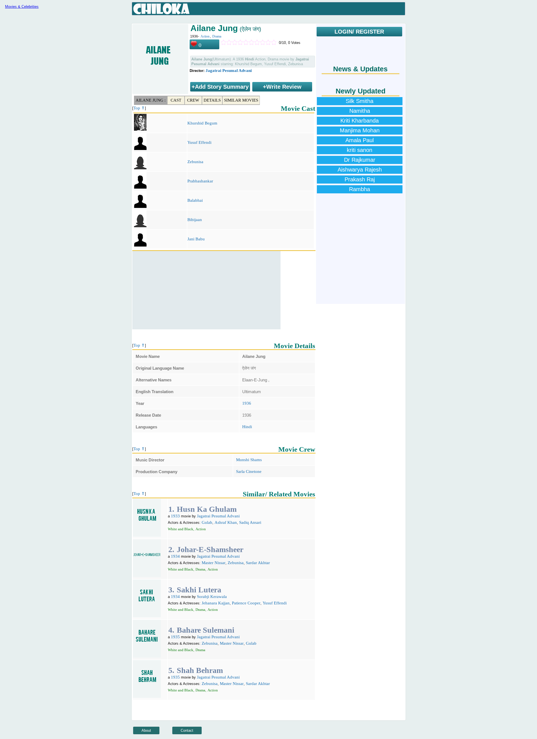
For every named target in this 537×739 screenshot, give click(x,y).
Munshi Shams (249, 460)
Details (212, 100)
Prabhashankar (200, 181)
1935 (175, 637)
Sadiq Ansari (250, 522)
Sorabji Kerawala (212, 596)
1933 (175, 516)
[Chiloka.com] (161, 9)
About (146, 730)
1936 (246, 403)
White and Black (180, 529)
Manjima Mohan (360, 130)
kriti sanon (359, 150)
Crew (193, 100)
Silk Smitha (359, 101)
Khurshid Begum (202, 123)
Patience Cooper (246, 603)
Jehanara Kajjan (216, 603)
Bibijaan (194, 219)
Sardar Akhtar (258, 562)
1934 (175, 556)
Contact (187, 730)
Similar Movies (241, 100)
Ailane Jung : (151, 100)
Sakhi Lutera (199, 589)
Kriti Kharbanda (359, 121)
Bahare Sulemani (205, 630)
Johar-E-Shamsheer (210, 549)
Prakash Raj (360, 179)
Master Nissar (213, 562)
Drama (216, 36)
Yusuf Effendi (199, 142)
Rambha (359, 189)
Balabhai (195, 200)
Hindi (247, 426)
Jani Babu (196, 239)
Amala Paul (359, 140)
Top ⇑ (139, 108)
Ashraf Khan (226, 522)
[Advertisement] (206, 290)
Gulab (207, 522)
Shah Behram (200, 670)
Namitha (359, 111)
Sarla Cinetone (249, 471)
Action (205, 36)
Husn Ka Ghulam (207, 509)
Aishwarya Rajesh (360, 169)
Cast (176, 100)
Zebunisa (195, 161)
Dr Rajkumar (359, 160)
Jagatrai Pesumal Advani (229, 70)
